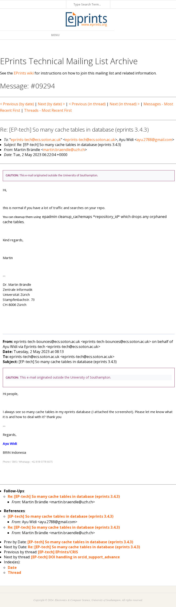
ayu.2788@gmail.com (154, 139)
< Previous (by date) (17, 103)
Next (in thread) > (125, 103)
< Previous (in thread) (87, 103)
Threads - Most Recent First (48, 110)
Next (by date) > (51, 103)
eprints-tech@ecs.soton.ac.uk (36, 139)
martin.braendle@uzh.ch (64, 149)
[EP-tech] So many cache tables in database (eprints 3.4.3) (60, 516)
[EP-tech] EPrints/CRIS (58, 551)
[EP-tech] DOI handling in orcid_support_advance (75, 556)
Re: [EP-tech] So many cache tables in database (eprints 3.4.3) (64, 496)
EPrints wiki (24, 73)
